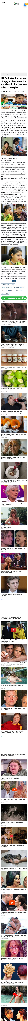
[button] (3, 2)
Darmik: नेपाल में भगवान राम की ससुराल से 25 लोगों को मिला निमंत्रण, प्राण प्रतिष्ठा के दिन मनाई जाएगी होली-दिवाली (14, 192)
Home (3, 74)
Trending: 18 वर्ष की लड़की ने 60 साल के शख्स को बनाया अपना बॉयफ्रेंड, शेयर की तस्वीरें (13, 174)
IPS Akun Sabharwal (19, 287)
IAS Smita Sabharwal (7, 290)
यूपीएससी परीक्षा (5, 293)
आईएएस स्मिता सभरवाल (7, 287)
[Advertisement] (14, 23)
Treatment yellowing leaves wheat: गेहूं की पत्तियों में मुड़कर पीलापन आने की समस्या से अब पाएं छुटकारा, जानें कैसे (13, 128)
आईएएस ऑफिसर (18, 290)
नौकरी (7, 74)
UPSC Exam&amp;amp (8, 284)
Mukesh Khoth (6, 91)
